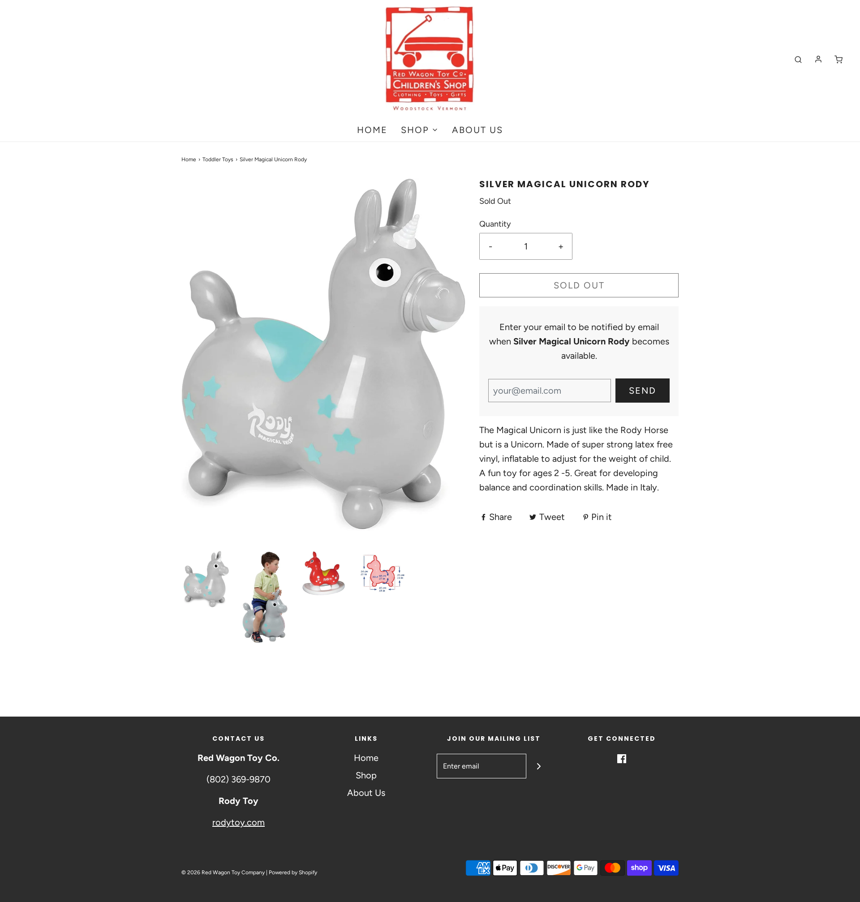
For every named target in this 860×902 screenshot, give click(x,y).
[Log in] (818, 59)
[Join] (538, 766)
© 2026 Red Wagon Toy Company (223, 872)
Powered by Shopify (293, 872)
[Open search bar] (798, 59)
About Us (477, 130)
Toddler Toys (217, 159)
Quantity (495, 224)
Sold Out (579, 285)
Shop (366, 775)
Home (372, 130)
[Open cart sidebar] (838, 59)
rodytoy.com (238, 822)
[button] (206, 579)
